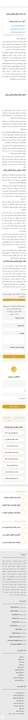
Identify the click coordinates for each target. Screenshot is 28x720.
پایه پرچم (21, 708)
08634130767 (19, 629)
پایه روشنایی (21, 659)
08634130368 (14, 611)
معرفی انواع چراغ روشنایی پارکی (18, 26)
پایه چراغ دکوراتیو (19, 670)
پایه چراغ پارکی (20, 700)
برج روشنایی (21, 675)
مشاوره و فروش (14, 300)
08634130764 (14, 607)
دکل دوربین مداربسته (19, 703)
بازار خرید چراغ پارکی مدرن (18, 418)
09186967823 (15, 615)
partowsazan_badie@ (15, 637)
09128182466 (13, 626)
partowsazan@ (16, 633)
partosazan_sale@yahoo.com (15, 640)
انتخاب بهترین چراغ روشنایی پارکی (17, 29)
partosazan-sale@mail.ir (16, 644)
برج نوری (21, 657)
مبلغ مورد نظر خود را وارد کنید (17, 347)
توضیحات (21, 333)
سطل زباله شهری (20, 711)
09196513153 (15, 618)
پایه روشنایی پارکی (19, 680)
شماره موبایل (21, 326)
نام (25, 390)
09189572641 (15, 622)
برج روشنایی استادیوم (18, 678)
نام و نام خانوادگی (19, 318)
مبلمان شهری (21, 667)
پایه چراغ (4, 250)
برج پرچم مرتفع (20, 672)
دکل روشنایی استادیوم (18, 695)
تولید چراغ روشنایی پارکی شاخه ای (17, 32)
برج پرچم (21, 665)
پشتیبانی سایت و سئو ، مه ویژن (16, 714)
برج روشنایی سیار (19, 693)
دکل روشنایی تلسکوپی (18, 698)
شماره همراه (22, 398)
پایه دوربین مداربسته (19, 706)
